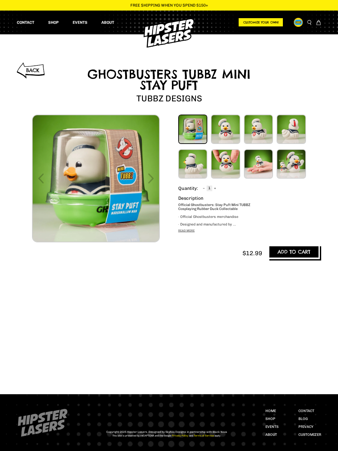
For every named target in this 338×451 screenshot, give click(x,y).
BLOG (303, 419)
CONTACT (306, 411)
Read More (186, 230)
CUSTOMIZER (309, 435)
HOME (270, 411)
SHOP (270, 419)
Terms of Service (203, 435)
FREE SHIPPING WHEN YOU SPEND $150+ (169, 5)
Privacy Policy (179, 435)
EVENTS (272, 427)
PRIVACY (306, 427)
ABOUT (271, 435)
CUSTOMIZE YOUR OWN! (261, 22)
